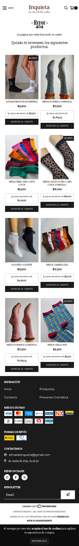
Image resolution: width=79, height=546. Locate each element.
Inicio (8, 389)
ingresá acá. (63, 517)
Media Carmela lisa (57, 264)
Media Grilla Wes (57, 344)
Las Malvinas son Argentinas (21, 101)
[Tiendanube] (39, 507)
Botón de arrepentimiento (39, 521)
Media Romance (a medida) (22, 344)
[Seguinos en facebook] (16, 477)
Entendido (39, 541)
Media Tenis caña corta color (22, 183)
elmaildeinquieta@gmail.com (29, 455)
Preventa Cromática (54, 397)
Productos (47, 389)
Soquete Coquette (22, 264)
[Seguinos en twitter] (24, 477)
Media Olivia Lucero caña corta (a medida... (57, 183)
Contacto (10, 397)
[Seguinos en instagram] (7, 477)
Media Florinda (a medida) (57, 101)
